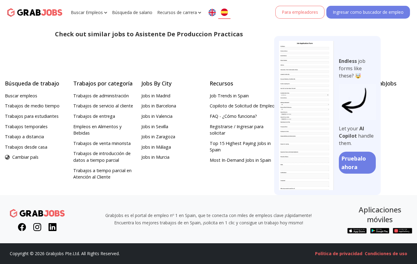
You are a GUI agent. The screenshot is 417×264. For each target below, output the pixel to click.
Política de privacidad (338, 253)
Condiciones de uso (386, 253)
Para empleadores (300, 12)
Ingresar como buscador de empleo (368, 12)
